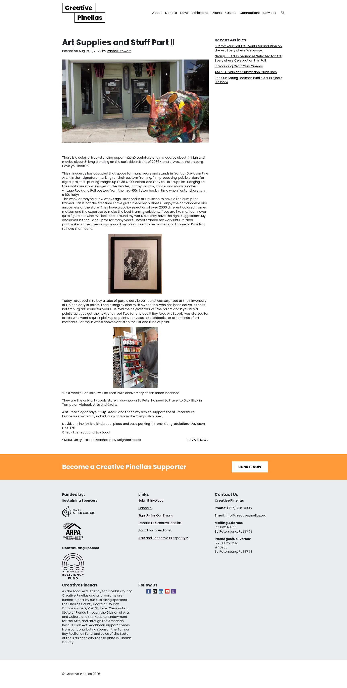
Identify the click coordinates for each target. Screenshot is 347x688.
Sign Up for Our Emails (155, 515)
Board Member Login (154, 530)
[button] (281, 11)
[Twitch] (173, 591)
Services (269, 12)
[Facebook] (148, 591)
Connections (250, 12)
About (157, 12)
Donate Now (249, 467)
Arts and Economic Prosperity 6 (163, 538)
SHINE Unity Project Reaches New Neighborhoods (102, 439)
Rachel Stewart (119, 51)
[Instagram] (155, 591)
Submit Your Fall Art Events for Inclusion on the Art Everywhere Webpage (248, 48)
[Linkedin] (161, 591)
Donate (171, 12)
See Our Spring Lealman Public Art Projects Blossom (248, 80)
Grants (230, 12)
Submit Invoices (150, 500)
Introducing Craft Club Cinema (239, 66)
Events (216, 12)
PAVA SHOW (197, 439)
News (184, 12)
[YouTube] (167, 591)
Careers (145, 508)
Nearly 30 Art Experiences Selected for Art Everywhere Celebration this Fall (248, 58)
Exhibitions (200, 12)
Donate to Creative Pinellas (160, 523)
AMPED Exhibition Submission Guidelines (246, 72)
